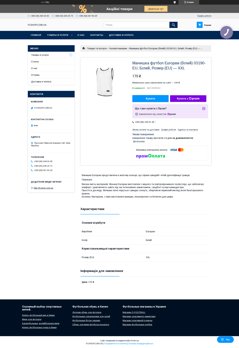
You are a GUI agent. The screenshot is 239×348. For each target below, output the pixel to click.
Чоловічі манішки (118, 48)
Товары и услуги (57, 35)
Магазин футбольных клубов (137, 324)
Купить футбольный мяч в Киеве (38, 315)
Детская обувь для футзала (86, 312)
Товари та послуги (97, 48)
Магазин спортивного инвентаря (139, 316)
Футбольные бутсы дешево (86, 320)
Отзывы (35, 75)
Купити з (182, 98)
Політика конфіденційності (140, 343)
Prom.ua (135, 341)
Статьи (35, 61)
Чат (228, 339)
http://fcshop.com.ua (43, 188)
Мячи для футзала (31, 319)
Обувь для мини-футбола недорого (90, 324)
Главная (36, 35)
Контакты (96, 35)
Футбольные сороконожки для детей (91, 316)
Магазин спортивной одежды (137, 320)
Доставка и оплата (121, 35)
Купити (150, 98)
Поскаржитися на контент (115, 343)
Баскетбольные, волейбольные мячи (40, 323)
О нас (81, 35)
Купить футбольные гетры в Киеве (39, 327)
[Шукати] (173, 25)
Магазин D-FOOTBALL (134, 312)
